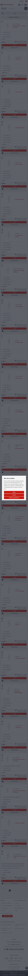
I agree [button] (14, 492)
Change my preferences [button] (14, 497)
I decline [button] (14, 494)
